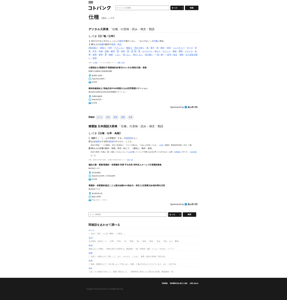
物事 (97, 141)
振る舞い (149, 55)
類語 (91, 48)
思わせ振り (139, 48)
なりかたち (147, 51)
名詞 (108, 117)
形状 (123, 51)
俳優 (101, 44)
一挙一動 (159, 55)
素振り (129, 48)
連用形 (129, 138)
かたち (99, 117)
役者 (130, 117)
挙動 (181, 55)
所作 (119, 44)
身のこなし (138, 55)
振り (96, 48)
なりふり (167, 51)
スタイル (189, 51)
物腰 (111, 55)
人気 (129, 152)
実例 (115, 117)
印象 (156, 41)
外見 (95, 51)
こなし (118, 55)
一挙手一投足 (171, 55)
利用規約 (165, 283)
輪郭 (113, 51)
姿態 (95, 55)
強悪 (123, 117)
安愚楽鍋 (177, 152)
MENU (91, 2)
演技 (169, 48)
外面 (101, 51)
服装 (175, 51)
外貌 (107, 51)
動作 (121, 41)
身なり (157, 51)
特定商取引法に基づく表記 (178, 283)
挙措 (95, 58)
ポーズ (190, 48)
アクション (119, 48)
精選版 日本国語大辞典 (103, 126)
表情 (113, 44)
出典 (161, 145)
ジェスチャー (179, 48)
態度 (111, 141)
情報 (118, 62)
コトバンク (100, 8)
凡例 (123, 62)
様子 (152, 48)
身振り (103, 48)
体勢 (101, 55)
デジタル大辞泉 (99, 29)
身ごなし (127, 55)
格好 (163, 48)
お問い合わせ (194, 283)
